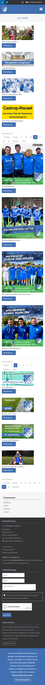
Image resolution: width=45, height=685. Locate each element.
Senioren (6, 508)
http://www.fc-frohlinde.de (14, 541)
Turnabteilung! (8, 68)
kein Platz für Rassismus (12, 120)
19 (31, 137)
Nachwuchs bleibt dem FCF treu (16, 294)
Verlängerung (8, 186)
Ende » (24, 141)
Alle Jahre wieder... (10, 41)
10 (25, 483)
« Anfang (6, 137)
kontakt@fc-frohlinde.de (35, 2)
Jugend (6, 512)
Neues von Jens (9, 413)
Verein (5, 505)
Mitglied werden (9, 643)
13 (39, 483)
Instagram (7, 2)
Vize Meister (7, 387)
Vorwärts (15, 141)
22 (4, 141)
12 (34, 483)
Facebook (2, 2)
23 (8, 141)
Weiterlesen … (8, 45)
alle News (6, 502)
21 (40, 137)
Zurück (15, 137)
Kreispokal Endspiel (10, 440)
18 (26, 137)
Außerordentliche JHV (12, 94)
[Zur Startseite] (5, 9)
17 (21, 137)
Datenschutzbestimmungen (22, 675)
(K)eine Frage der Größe (12, 466)
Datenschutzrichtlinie (11, 598)
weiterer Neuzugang (11, 348)
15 (8, 487)
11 (30, 483)
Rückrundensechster (11, 240)
